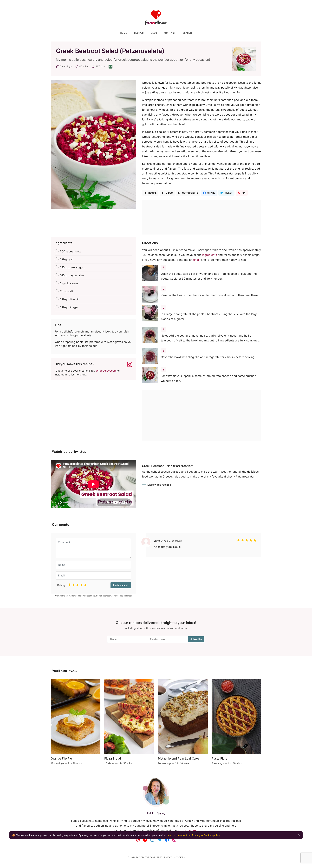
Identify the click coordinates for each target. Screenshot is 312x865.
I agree (299, 835)
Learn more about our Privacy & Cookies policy (193, 835)
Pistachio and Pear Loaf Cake (178, 758)
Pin (244, 193)
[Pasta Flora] (236, 718)
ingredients (209, 254)
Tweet (229, 193)
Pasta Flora (219, 758)
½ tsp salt (66, 291)
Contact (170, 33)
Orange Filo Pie (61, 758)
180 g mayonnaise (72, 275)
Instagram (129, 364)
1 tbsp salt (66, 259)
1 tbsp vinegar (69, 307)
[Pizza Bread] (129, 718)
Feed (159, 857)
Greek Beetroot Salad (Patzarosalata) (168, 466)
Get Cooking (190, 193)
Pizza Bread (112, 758)
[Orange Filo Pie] (75, 718)
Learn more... (189, 830)
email (196, 259)
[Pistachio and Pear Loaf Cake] (183, 718)
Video (169, 193)
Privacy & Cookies (174, 857)
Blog (154, 33)
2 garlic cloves (69, 283)
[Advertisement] (202, 217)
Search (187, 33)
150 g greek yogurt (72, 267)
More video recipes (159, 484)
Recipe (152, 193)
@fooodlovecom (106, 370)
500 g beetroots (70, 251)
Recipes (139, 33)
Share (211, 193)
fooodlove (156, 18)
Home (123, 33)
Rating (61, 585)
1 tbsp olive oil (69, 299)
